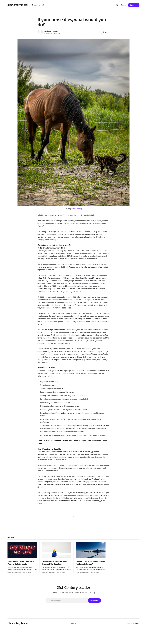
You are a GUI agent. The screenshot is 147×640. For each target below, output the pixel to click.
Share (105, 32)
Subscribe (133, 5)
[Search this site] (117, 5)
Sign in (123, 5)
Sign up (73, 623)
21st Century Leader (18, 4)
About (41, 5)
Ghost (137, 623)
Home (34, 5)
